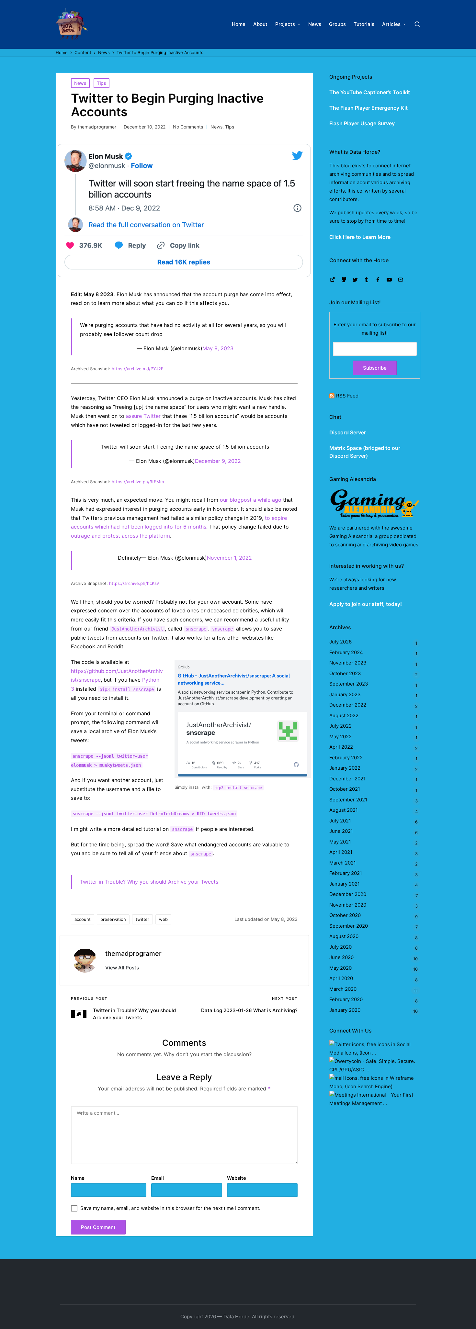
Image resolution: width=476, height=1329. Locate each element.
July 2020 (340, 947)
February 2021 (345, 873)
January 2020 (344, 1010)
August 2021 (343, 810)
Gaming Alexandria (350, 536)
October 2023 (345, 673)
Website (236, 1178)
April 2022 (341, 747)
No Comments (188, 126)
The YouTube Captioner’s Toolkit (369, 92)
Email (157, 1178)
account (82, 919)
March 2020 (343, 989)
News (80, 83)
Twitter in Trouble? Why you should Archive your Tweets (149, 881)
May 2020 (340, 968)
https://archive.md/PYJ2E (138, 368)
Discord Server (347, 432)
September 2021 (348, 800)
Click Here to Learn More (360, 237)
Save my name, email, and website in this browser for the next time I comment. (170, 1208)
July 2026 (340, 642)
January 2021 (344, 884)
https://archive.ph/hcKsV (134, 583)
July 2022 (340, 726)
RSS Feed (347, 396)
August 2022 (343, 715)
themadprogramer (133, 953)
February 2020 (346, 999)
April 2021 (340, 852)
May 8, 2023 (217, 348)
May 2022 (340, 736)
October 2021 (344, 789)
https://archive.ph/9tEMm (138, 481)
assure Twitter (143, 416)
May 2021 (340, 842)
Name (78, 1178)
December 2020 (347, 894)
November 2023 (348, 663)
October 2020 (345, 915)
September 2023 (348, 684)
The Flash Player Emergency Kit (368, 108)
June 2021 (341, 831)
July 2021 (340, 821)
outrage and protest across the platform (120, 535)
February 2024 (346, 652)
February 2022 (346, 757)
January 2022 (344, 768)
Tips (101, 83)
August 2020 (343, 936)
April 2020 (341, 978)
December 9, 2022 (218, 461)
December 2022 (347, 705)
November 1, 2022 (229, 557)
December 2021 (347, 779)
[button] (122, 967)
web (163, 919)
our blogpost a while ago (250, 500)
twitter (142, 919)
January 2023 (345, 694)
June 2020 (341, 957)
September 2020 (348, 926)
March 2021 (342, 863)
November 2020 (347, 905)
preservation (113, 919)
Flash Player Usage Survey (362, 123)
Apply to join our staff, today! (365, 604)
